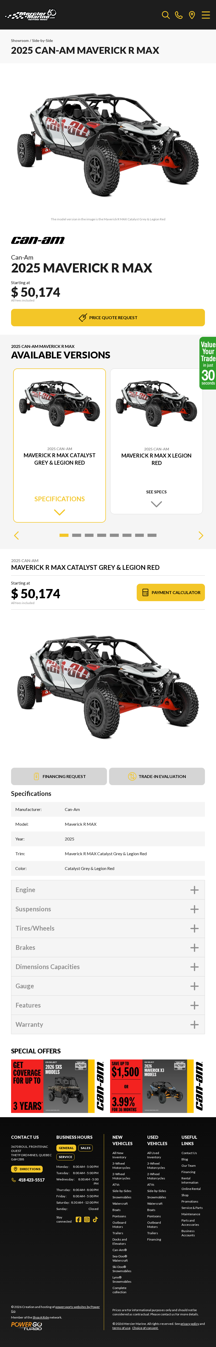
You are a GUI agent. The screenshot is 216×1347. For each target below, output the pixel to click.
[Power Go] (57, 1326)
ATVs (116, 1184)
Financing (154, 1239)
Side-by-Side (42, 40)
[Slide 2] (76, 535)
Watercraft (120, 1203)
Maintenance (190, 1214)
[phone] (179, 15)
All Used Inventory (154, 1155)
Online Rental (191, 1189)
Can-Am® (119, 1250)
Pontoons (119, 1216)
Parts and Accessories (190, 1222)
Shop (184, 1195)
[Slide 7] (139, 535)
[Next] (199, 535)
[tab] (66, 1148)
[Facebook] (78, 1219)
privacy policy (189, 1324)
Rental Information (189, 1180)
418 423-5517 (31, 1179)
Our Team (188, 1166)
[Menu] (206, 14)
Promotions (189, 1201)
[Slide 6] (126, 535)
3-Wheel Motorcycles (121, 1165)
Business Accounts (188, 1233)
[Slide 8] (152, 535)
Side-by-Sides (121, 1191)
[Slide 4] (101, 535)
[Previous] (16, 535)
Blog (184, 1159)
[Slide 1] (64, 535)
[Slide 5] (114, 535)
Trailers (117, 1233)
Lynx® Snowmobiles (121, 1279)
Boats (116, 1210)
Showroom (20, 40)
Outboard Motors (119, 1224)
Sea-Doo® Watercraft (120, 1258)
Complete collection (119, 1290)
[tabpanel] (77, 1188)
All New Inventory (119, 1155)
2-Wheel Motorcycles (121, 1176)
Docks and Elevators (119, 1241)
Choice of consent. (145, 1328)
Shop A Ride (41, 1317)
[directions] (192, 15)
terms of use (121, 1328)
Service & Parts (192, 1208)
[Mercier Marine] (30, 14)
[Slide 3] (89, 535)
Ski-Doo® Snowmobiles (121, 1269)
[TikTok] (95, 1219)
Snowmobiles (121, 1197)
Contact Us (189, 1153)
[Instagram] (87, 1219)
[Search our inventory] (166, 15)
